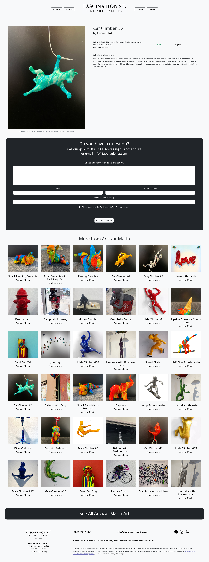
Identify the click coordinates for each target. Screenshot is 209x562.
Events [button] (140, 9)
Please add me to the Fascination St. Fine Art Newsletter (105, 207)
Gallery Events (113, 540)
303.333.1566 (99, 149)
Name (58, 188)
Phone (150, 188)
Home (75, 540)
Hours (151, 540)
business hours (130, 149)
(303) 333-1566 (82, 532)
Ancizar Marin (105, 33)
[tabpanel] (146, 62)
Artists (82, 540)
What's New (126, 540)
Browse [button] (69, 9)
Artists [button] (56, 9)
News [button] (152, 9)
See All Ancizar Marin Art (105, 513)
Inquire (178, 45)
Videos (136, 540)
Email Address (104, 198)
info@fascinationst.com (110, 153)
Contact (143, 540)
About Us (102, 540)
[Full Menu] (104, 8)
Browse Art (91, 540)
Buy (159, 45)
